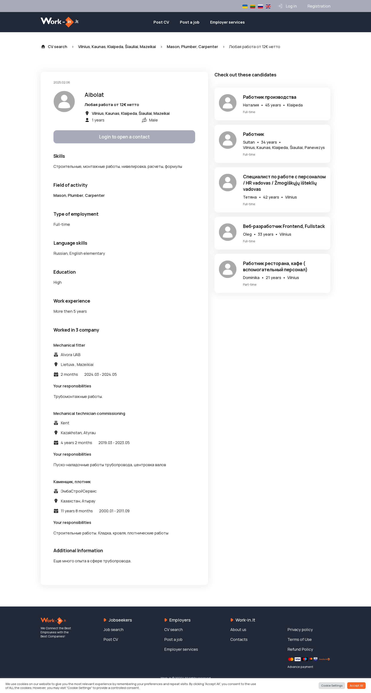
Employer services (227, 22)
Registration (318, 6)
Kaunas (99, 46)
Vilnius (84, 46)
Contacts (239, 639)
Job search (113, 629)
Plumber (189, 46)
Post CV (161, 22)
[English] (268, 6)
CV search (57, 46)
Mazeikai (148, 46)
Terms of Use (299, 639)
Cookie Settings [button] (331, 685)
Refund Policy (300, 649)
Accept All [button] (356, 685)
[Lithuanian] (253, 6)
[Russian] (260, 6)
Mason (173, 46)
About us (238, 629)
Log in (291, 6)
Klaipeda (115, 46)
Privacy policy (300, 629)
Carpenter (208, 46)
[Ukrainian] (245, 6)
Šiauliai (131, 46)
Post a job (189, 22)
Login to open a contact (124, 137)
